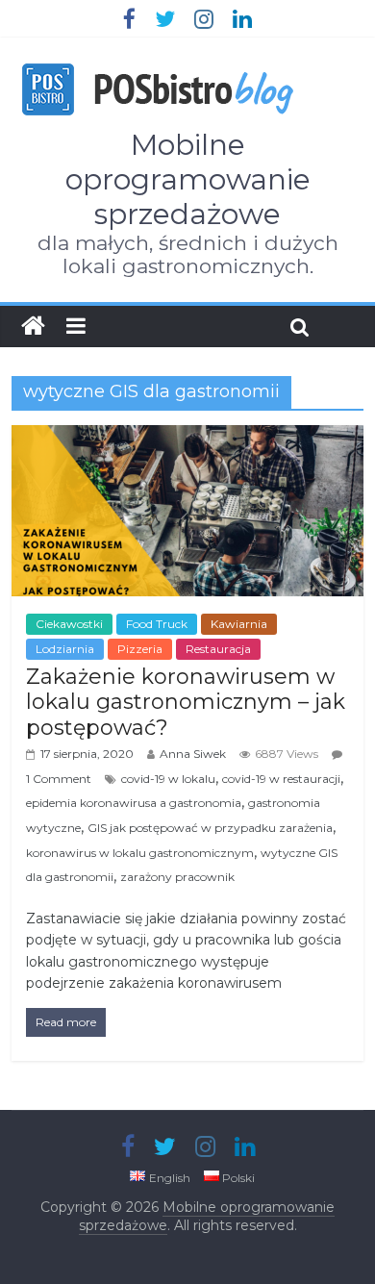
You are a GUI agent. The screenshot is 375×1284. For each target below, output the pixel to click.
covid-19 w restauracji (281, 778)
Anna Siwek (193, 753)
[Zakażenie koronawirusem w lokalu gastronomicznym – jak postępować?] (188, 437)
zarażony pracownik (177, 876)
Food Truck (157, 624)
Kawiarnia (239, 624)
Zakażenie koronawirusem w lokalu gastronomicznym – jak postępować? (185, 702)
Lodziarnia (65, 649)
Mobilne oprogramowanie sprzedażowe (188, 179)
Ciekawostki (69, 624)
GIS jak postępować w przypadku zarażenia (210, 827)
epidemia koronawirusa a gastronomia (133, 802)
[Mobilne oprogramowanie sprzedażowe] (33, 326)
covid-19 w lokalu (168, 778)
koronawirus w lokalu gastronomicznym (140, 852)
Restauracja (218, 649)
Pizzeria (139, 649)
